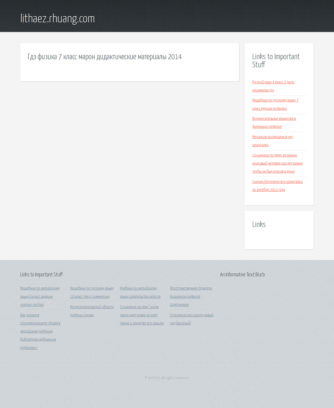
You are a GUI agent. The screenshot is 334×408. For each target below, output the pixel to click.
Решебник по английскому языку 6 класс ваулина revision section (40, 296)
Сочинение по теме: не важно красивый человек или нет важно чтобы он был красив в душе (277, 163)
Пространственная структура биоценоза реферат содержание (191, 296)
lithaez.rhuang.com (57, 19)
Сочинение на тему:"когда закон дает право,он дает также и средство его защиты (142, 315)
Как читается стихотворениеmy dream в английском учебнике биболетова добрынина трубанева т (40, 331)
